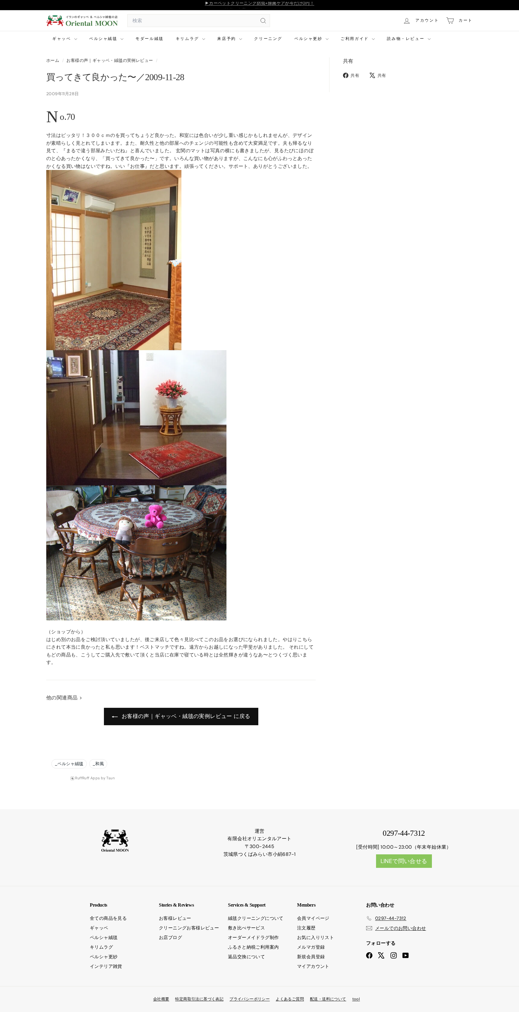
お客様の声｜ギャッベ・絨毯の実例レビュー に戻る (185, 716)
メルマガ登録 (311, 947)
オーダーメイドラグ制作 (253, 938)
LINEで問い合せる (404, 861)
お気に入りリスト (315, 938)
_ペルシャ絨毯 (69, 763)
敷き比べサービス (246, 928)
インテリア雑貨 (106, 966)
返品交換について (246, 957)
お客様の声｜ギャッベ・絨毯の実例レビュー (109, 60)
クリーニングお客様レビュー (189, 928)
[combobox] (198, 20)
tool (356, 998)
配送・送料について (328, 998)
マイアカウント (313, 966)
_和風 (98, 763)
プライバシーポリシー (249, 998)
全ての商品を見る (108, 918)
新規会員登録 (311, 957)
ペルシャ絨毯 (104, 38)
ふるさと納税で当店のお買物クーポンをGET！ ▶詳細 (259, 5)
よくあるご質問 (290, 998)
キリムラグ (188, 38)
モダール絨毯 (149, 38)
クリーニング (268, 38)
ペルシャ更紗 (309, 38)
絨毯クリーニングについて (256, 918)
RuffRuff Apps (87, 778)
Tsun (110, 778)
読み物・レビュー (406, 38)
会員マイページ (313, 918)
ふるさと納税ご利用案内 (253, 947)
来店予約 (227, 38)
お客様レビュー (175, 918)
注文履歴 (306, 928)
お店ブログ (170, 938)
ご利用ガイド (355, 38)
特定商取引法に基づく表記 (199, 998)
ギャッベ (62, 38)
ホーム (53, 60)
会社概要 (161, 998)
